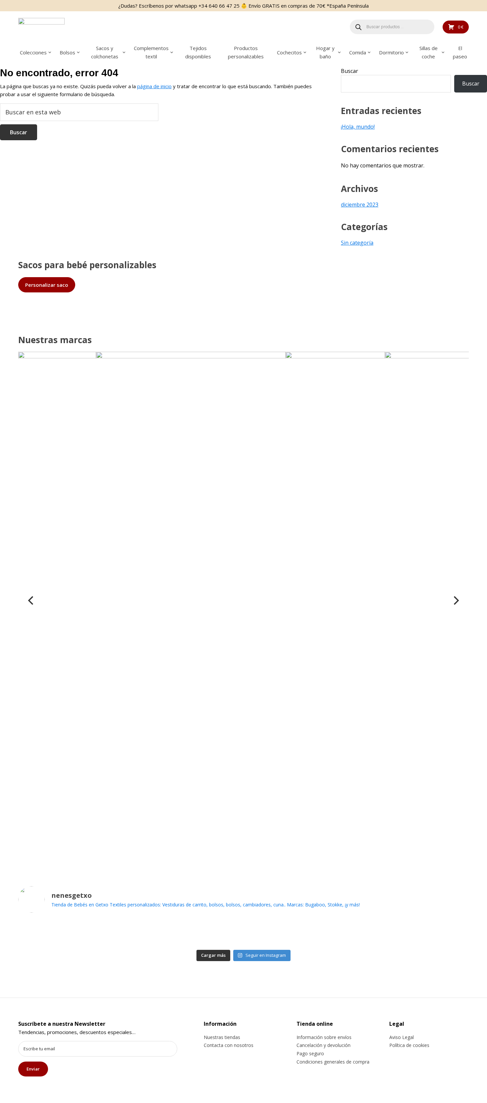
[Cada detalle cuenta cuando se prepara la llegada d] (448, 932)
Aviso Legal (401, 1037)
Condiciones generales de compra (333, 1062)
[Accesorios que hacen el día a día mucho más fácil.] (85, 932)
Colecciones (33, 52)
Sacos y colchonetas (104, 52)
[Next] (455, 600)
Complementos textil (151, 52)
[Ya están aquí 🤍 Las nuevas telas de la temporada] (221, 932)
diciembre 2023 (359, 204)
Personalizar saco (46, 284)
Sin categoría (357, 242)
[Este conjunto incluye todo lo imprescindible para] (266, 932)
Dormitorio (391, 52)
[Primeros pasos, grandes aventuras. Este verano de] (357, 932)
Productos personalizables (246, 52)
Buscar (349, 71)
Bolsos (67, 52)
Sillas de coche (428, 52)
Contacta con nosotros (228, 1045)
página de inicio (154, 86)
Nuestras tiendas (222, 1037)
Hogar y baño (325, 52)
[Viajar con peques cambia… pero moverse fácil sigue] (312, 932)
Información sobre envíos (324, 1037)
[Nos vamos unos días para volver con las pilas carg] (130, 932)
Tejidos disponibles (198, 52)
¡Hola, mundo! (358, 126)
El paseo (460, 52)
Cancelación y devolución (324, 1045)
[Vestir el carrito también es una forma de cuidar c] (39, 932)
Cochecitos (289, 52)
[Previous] (31, 600)
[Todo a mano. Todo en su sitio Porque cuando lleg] (402, 932)
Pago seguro (310, 1053)
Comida (357, 52)
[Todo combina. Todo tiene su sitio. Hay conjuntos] (175, 932)
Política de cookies (409, 1045)
